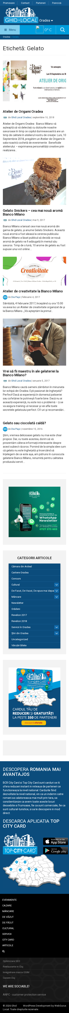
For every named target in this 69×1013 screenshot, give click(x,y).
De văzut (8, 916)
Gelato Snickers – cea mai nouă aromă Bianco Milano (33, 212)
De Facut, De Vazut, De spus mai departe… (35, 590)
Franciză (56, 3)
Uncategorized (20, 639)
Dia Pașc (16, 297)
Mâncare (16, 596)
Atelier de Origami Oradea (23, 111)
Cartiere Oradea (20, 572)
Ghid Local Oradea (21, 117)
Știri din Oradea (20, 633)
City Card (8, 939)
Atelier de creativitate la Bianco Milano (33, 291)
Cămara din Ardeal (22, 566)
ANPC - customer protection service (24, 994)
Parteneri (41, 3)
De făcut (7, 922)
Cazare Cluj (9, 977)
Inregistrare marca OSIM (16, 972)
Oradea (45, 20)
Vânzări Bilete (19, 645)
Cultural (16, 584)
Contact (25, 3)
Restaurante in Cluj (13, 966)
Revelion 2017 (19, 615)
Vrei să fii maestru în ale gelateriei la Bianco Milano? (31, 373)
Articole (7, 945)
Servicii (7, 934)
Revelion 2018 (19, 621)
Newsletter (17, 602)
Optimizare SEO (11, 961)
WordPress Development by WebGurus (44, 1005)
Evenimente (9, 899)
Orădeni (16, 609)
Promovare (9, 3)
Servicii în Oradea (21, 627)
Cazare (7, 905)
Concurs (16, 578)
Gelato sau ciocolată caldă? (24, 423)
